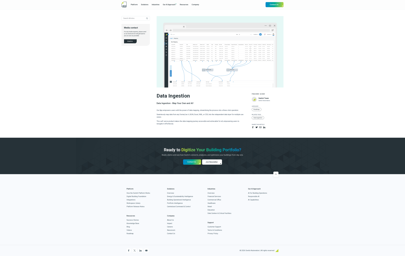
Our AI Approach (169, 5)
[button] (134, 4)
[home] (124, 4)
